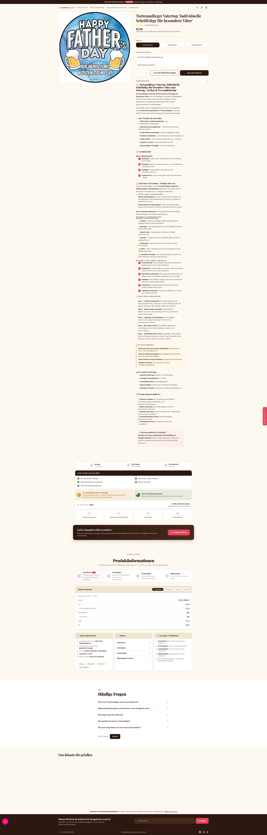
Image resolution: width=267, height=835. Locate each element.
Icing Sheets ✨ (122, 643)
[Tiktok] (207, 832)
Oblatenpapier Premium (125, 658)
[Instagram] (203, 832)
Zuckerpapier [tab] (169, 589)
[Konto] (201, 7)
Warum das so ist (171, 811)
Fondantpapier (122, 653)
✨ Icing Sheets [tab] (157, 589)
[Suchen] (197, 7)
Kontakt (115, 736)
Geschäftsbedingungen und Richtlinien (133, 832)
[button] (265, 416)
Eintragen (202, 821)
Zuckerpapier (121, 648)
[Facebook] (200, 832)
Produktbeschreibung (142, 81)
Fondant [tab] (178, 589)
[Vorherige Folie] (60, 762)
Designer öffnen (180, 532)
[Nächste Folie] (206, 762)
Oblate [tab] (186, 589)
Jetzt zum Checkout (194, 73)
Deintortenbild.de (68, 832)
